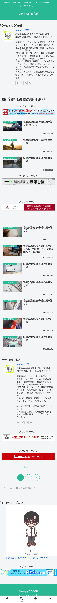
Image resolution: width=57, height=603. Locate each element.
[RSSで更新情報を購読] (30, 83)
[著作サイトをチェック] (17, 83)
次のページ (28, 467)
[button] (51, 442)
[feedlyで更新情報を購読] (26, 83)
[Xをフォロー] (22, 83)
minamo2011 (22, 30)
